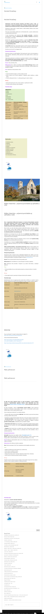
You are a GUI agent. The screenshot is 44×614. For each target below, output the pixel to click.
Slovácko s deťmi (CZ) (8, 540)
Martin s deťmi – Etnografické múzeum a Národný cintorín (14, 596)
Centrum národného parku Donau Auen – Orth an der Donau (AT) (16, 595)
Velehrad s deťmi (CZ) (8, 591)
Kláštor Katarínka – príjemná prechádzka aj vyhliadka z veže (22, 204)
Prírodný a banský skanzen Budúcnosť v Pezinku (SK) (13, 553)
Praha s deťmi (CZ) (7, 565)
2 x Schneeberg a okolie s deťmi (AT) (10, 541)
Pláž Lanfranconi (9, 370)
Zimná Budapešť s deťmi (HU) (9, 558)
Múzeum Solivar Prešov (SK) (9, 536)
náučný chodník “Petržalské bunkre (17, 404)
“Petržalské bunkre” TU (26, 435)
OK (35, 613)
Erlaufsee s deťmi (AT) (8, 563)
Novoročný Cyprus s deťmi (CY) (9, 566)
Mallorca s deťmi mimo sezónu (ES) (10, 556)
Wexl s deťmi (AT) (7, 589)
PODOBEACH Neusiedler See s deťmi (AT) (11, 535)
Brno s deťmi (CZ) (7, 593)
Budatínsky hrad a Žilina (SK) (9, 561)
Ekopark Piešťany (7, 580)
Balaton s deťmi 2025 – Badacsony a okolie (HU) (12, 548)
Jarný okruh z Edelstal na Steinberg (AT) (11, 555)
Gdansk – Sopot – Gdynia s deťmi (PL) (10, 550)
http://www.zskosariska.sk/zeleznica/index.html (13, 335)
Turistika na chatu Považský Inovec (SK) (11, 545)
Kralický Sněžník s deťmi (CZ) (9, 543)
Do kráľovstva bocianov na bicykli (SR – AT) (11, 588)
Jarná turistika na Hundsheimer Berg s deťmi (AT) (13, 576)
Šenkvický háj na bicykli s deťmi (9, 575)
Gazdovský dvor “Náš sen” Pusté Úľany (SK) (11, 538)
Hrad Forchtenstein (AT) (8, 573)
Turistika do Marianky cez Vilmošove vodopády (12, 568)
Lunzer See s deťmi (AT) (8, 551)
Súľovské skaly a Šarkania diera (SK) (10, 560)
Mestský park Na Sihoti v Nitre (9, 581)
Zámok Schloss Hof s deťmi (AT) (9, 578)
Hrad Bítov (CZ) (6, 585)
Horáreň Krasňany (10, 11)
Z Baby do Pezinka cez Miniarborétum (11, 571)
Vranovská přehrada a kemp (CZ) (10, 586)
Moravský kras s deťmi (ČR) (9, 546)
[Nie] (36, 613)
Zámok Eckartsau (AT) (8, 570)
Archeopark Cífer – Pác (8, 583)
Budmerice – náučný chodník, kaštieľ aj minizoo (12, 599)
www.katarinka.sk (29, 257)
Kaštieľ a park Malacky (8, 598)
